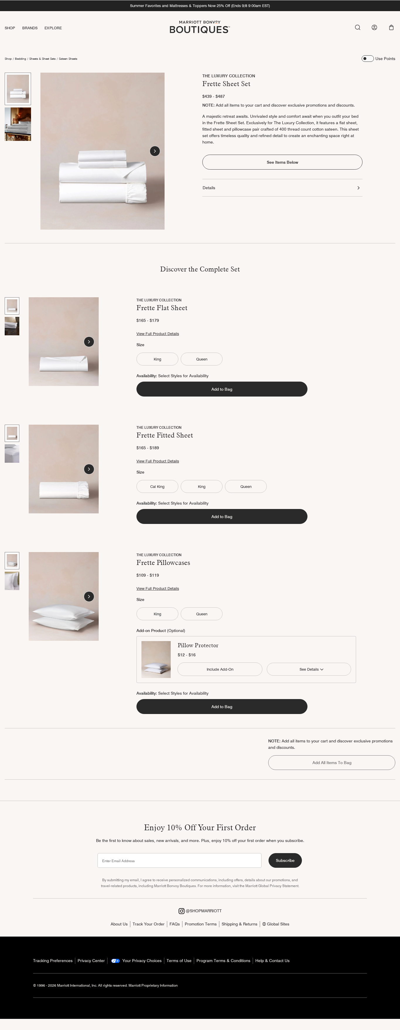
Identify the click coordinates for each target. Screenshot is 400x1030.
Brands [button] (30, 27)
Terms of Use (179, 960)
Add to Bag (221, 389)
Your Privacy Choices (141, 960)
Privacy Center (91, 960)
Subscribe (285, 860)
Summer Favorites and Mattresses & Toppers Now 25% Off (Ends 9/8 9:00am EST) (200, 5)
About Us (119, 924)
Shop (8, 58)
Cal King (157, 486)
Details (209, 187)
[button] (391, 27)
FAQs (175, 924)
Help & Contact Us (272, 960)
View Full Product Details (157, 333)
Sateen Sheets (68, 58)
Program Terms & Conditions (223, 960)
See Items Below (282, 162)
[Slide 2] (18, 124)
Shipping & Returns (239, 924)
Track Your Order (149, 924)
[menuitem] (13, 28)
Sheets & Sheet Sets (42, 58)
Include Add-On (220, 669)
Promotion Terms (201, 924)
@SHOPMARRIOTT (203, 910)
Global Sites (277, 924)
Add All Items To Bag (331, 762)
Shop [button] (10, 27)
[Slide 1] (18, 89)
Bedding (20, 58)
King (157, 359)
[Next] (155, 151)
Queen (201, 359)
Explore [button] (53, 27)
